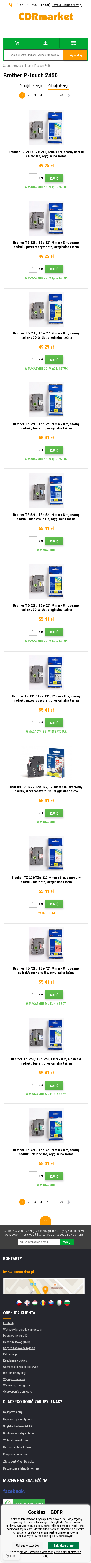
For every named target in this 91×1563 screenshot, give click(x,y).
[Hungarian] (35, 1303)
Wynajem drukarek (14, 1379)
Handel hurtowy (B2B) (16, 1342)
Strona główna (12, 65)
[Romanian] (43, 1303)
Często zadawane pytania (19, 1348)
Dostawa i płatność (15, 1336)
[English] (27, 1303)
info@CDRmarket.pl (67, 5)
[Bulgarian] (67, 1303)
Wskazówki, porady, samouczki (22, 1329)
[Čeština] (19, 1303)
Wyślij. (66, 1242)
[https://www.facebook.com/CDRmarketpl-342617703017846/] (14, 1491)
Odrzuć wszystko (27, 1545)
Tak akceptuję (63, 1545)
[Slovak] (51, 1303)
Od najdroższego (31, 86)
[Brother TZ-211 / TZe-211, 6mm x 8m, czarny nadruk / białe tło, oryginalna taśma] (46, 127)
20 (61, 95)
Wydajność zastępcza (16, 1385)
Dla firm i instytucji (14, 1373)
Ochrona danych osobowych (20, 1367)
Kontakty (8, 1323)
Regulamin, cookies (15, 1360)
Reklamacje (10, 1354)
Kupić (54, 178)
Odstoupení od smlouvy (17, 1392)
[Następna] (69, 96)
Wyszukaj (76, 55)
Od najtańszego (58, 86)
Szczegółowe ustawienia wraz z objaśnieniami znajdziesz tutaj (45, 1554)
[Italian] (59, 1303)
